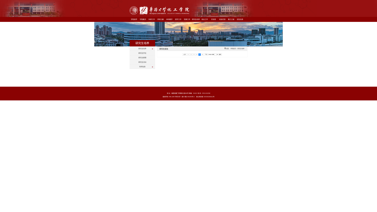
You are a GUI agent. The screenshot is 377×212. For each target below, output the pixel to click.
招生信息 (240, 19)
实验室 (213, 19)
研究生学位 (142, 53)
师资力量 (160, 19)
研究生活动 (142, 62)
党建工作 (187, 19)
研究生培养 (196, 19)
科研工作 (152, 19)
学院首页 (134, 19)
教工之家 (231, 19)
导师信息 (142, 67)
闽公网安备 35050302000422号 (205, 96)
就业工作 (205, 19)
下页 (206, 54)
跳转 (220, 54)
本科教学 (169, 19)
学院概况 (143, 19)
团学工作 (178, 19)
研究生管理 (142, 57)
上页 (184, 54)
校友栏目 (222, 19)
